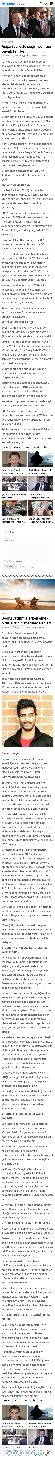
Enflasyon (16, 447)
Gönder (10, 566)
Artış (6, 447)
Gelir (17, 1400)
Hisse (26, 1400)
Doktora (7, 1400)
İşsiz (27, 447)
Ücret (36, 447)
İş (34, 1400)
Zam (46, 447)
